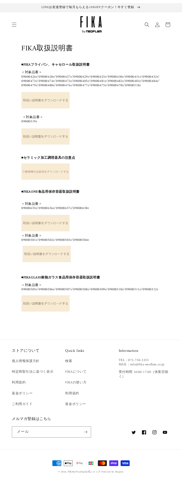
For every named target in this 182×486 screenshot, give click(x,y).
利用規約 (19, 383)
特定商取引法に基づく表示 (32, 372)
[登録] (85, 432)
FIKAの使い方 (75, 383)
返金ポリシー (22, 393)
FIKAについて (75, 372)
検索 (68, 361)
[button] (14, 24)
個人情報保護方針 (26, 361)
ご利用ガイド (22, 404)
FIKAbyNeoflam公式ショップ (84, 472)
